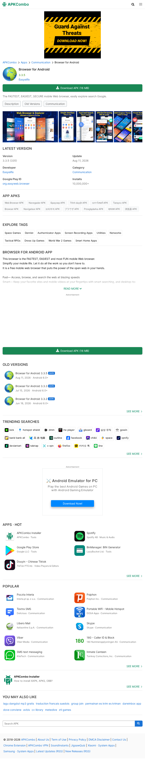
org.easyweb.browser (16, 183)
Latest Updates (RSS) (49, 751)
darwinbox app (132, 703)
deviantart (15, 445)
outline (58, 437)
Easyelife (24, 79)
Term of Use (58, 739)
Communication (55, 103)
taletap (34, 445)
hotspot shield (31, 429)
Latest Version (17, 148)
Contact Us (119, 739)
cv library (37, 709)
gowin (123, 429)
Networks (115, 232)
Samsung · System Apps (18, 751)
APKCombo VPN (38, 745)
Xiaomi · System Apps (101, 745)
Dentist (29, 232)
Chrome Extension (14, 745)
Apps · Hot (12, 525)
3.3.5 (10, 160)
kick (11, 429)
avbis (26, 709)
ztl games (65, 709)
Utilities (101, 232)
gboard (87, 429)
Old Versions (32, 103)
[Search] (139, 724)
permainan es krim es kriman (103, 703)
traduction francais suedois (52, 703)
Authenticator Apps (49, 232)
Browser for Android (34, 69)
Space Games (13, 232)
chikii (94, 437)
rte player (69, 429)
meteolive (51, 709)
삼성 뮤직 (106, 429)
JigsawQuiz (78, 745)
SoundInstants (60, 745)
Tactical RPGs (12, 240)
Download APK (74, 88)
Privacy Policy (77, 739)
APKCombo (10, 62)
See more (133, 411)
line (101, 445)
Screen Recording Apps (79, 232)
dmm (51, 429)
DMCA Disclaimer (99, 739)
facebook (76, 437)
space (109, 437)
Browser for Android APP (27, 252)
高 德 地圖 (39, 437)
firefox (66, 445)
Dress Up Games (34, 240)
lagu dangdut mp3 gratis (18, 703)
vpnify (125, 437)
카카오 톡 (84, 445)
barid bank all (17, 437)
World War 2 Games (60, 240)
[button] (133, 4)
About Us (43, 739)
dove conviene (12, 709)
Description (12, 103)
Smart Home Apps (86, 240)
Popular (11, 586)
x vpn (50, 445)
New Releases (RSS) (77, 751)
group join (77, 703)
